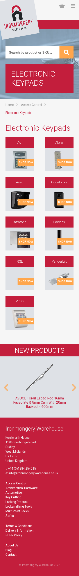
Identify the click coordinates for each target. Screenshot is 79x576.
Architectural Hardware (21, 488)
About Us (11, 545)
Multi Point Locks (17, 511)
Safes (9, 516)
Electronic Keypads (18, 113)
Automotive (13, 492)
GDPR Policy (13, 535)
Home (9, 105)
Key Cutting (13, 497)
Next (73, 385)
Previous (5, 385)
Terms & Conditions (18, 526)
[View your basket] (62, 6)
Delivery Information (19, 530)
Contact (10, 554)
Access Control (31, 105)
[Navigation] (73, 6)
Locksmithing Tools (18, 506)
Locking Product (16, 502)
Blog (8, 550)
